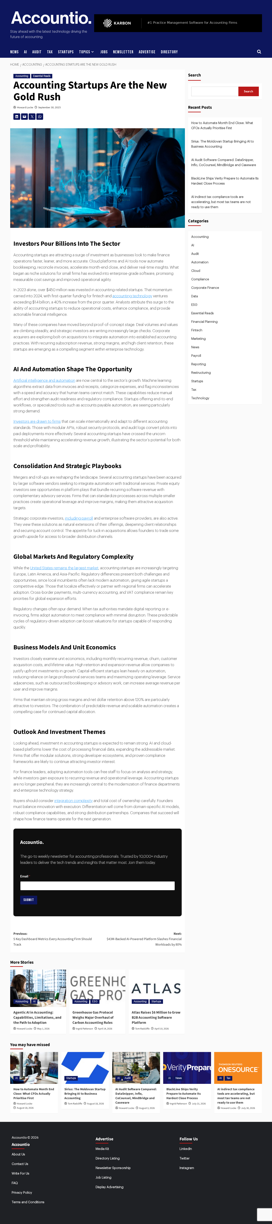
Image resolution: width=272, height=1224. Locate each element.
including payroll (79, 518)
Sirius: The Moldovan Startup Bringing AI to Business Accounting (222, 144)
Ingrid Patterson (84, 1029)
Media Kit (102, 1149)
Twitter (185, 1158)
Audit (37, 52)
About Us (18, 1154)
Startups (66, 52)
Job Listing (103, 1177)
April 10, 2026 (161, 1029)
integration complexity (73, 801)
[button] (259, 52)
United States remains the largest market (64, 568)
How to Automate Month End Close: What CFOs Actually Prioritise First (222, 125)
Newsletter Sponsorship (113, 1168)
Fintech (196, 330)
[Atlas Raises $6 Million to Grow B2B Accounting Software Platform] (157, 988)
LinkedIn (186, 1149)
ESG (95, 1001)
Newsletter (123, 52)
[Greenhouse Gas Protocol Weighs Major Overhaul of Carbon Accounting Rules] (97, 988)
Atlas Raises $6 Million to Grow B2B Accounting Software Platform (156, 1017)
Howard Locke (25, 107)
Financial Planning (204, 321)
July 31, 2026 (199, 1104)
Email (25, 876)
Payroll (196, 355)
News (14, 52)
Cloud (195, 270)
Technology (200, 398)
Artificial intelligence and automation (44, 380)
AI (25, 52)
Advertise (147, 52)
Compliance (200, 279)
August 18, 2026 (25, 1108)
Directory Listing (108, 1158)
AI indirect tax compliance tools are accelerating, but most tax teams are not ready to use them (221, 202)
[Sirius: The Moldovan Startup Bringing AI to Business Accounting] (85, 1068)
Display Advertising (109, 1187)
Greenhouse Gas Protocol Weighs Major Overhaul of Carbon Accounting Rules (92, 1017)
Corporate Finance (205, 287)
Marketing (198, 338)
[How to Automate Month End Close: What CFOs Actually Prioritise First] (34, 1068)
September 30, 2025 (49, 107)
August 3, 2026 (147, 1108)
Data (194, 296)
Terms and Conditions (28, 1202)
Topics (84, 52)
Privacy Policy (22, 1192)
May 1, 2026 (43, 1029)
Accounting (21, 76)
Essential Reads (41, 76)
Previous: (52, 939)
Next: (144, 939)
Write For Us (20, 1173)
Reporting (198, 364)
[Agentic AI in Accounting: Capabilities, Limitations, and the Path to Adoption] (38, 988)
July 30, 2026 (248, 1108)
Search (194, 75)
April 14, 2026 (105, 1029)
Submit (28, 900)
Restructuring (201, 372)
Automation (199, 262)
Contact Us (20, 1164)
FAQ (15, 1183)
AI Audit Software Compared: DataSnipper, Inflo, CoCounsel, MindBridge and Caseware (223, 162)
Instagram (187, 1168)
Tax (50, 52)
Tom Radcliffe (142, 1029)
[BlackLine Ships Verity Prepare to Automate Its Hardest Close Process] (187, 1068)
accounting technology (132, 296)
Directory (169, 52)
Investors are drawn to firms (37, 421)
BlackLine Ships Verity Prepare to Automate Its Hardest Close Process (225, 181)
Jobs (104, 52)
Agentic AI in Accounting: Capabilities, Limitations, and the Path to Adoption (37, 1017)
